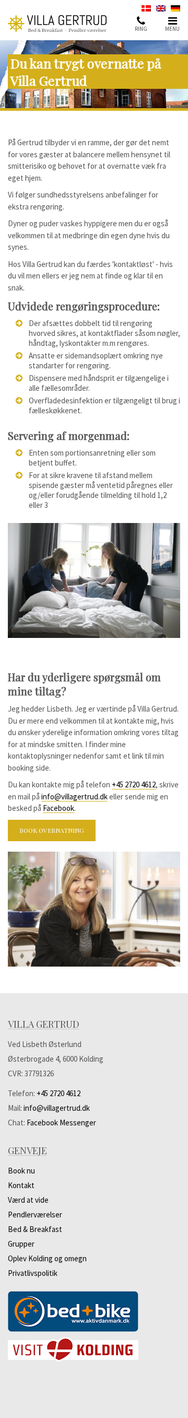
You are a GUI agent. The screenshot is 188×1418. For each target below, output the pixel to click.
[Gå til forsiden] (63, 23)
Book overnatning (51, 830)
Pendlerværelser (35, 1214)
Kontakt (21, 1185)
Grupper (21, 1244)
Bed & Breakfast (35, 1229)
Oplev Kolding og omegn (47, 1258)
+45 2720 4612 (134, 784)
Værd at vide (28, 1200)
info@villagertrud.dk (74, 796)
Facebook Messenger (61, 1123)
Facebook (58, 808)
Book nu (21, 1171)
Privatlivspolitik (32, 1273)
